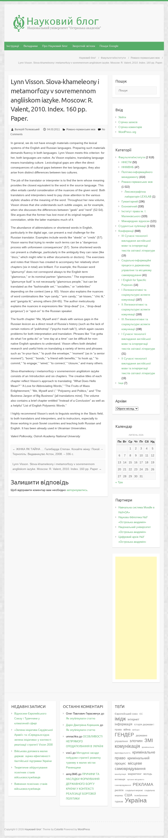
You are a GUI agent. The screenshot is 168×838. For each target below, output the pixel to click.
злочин (136, 740)
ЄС (141, 714)
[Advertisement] (136, 618)
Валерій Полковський (27, 129)
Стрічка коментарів (130, 127)
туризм (119, 801)
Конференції (126, 231)
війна (127, 729)
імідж (120, 718)
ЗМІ (148, 740)
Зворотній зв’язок (83, 46)
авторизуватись (77, 490)
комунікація (127, 746)
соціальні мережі (134, 790)
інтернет (133, 719)
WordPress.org (127, 132)
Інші (120, 383)
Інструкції (13, 46)
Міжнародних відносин (135, 221)
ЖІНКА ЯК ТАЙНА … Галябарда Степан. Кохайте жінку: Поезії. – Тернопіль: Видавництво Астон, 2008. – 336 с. (57, 451)
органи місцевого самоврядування (129, 782)
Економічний (129, 206)
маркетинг (135, 773)
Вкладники (31, 46)
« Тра (119, 482)
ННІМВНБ (127, 167)
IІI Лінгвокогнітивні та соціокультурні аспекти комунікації (135, 324)
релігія (119, 790)
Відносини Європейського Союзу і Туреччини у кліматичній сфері (30, 718)
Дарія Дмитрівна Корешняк (82, 725)
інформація (123, 724)
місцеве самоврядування (130, 766)
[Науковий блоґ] (86, 24)
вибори (136, 730)
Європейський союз (126, 713)
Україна (136, 800)
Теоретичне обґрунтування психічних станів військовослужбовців (30, 772)
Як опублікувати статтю (80, 718)
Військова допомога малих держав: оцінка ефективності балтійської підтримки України (33, 756)
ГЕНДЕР (124, 734)
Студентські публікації (132, 226)
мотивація (120, 779)
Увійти (122, 117)
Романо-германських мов (145, 57)
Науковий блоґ (87, 57)
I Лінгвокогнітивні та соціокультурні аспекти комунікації (135, 294)
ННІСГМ (126, 162)
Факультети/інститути (113, 57)
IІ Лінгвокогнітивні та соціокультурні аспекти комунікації (135, 309)
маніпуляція (120, 774)
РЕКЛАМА (143, 784)
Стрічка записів (127, 122)
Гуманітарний (129, 201)
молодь (147, 774)
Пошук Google (109, 46)
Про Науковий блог (55, 46)
